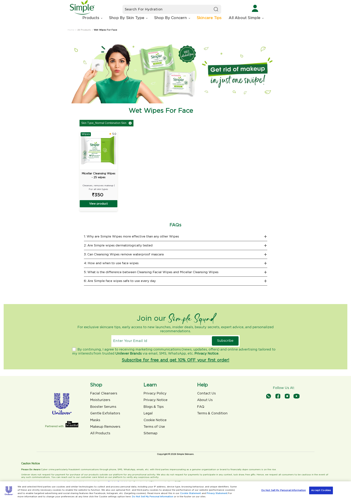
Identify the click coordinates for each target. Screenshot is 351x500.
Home (71, 30)
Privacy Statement (217, 493)
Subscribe (225, 340)
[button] (92, 18)
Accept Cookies (321, 490)
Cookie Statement (190, 493)
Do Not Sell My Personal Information (152, 496)
